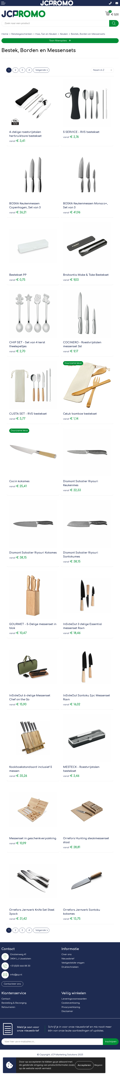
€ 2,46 (71, 776)
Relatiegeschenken (21, 34)
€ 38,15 (18, 557)
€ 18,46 (71, 633)
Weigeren (98, 1065)
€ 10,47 (18, 633)
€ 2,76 (71, 137)
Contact (5, 999)
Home (4, 34)
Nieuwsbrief (67, 958)
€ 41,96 (71, 212)
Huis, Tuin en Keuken (46, 34)
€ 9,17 (70, 351)
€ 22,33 (72, 490)
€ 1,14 (70, 418)
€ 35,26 (18, 776)
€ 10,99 (17, 843)
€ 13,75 (71, 918)
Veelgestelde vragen (72, 963)
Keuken (64, 34)
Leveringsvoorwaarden (74, 999)
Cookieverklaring (70, 1003)
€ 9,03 (71, 279)
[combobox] (55, 23)
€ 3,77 (17, 418)
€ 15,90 (17, 704)
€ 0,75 (17, 279)
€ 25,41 (18, 486)
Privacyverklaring (70, 1007)
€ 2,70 (17, 351)
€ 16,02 (71, 704)
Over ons (66, 954)
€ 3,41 (17, 141)
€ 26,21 (17, 212)
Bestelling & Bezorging (13, 1003)
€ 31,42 (18, 918)
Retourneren (8, 1007)
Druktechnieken (70, 967)
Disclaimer (67, 1011)
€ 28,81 (71, 847)
